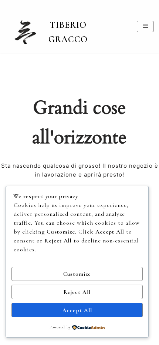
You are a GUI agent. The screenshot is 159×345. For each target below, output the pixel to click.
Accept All (77, 310)
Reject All (77, 292)
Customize (77, 274)
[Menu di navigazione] (145, 26)
